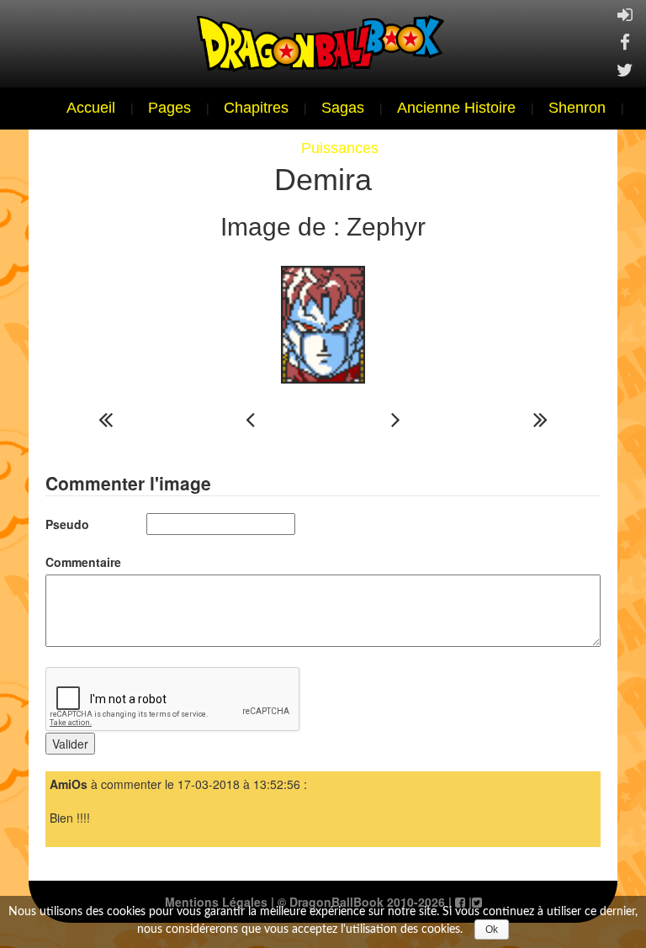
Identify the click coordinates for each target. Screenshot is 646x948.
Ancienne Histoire (456, 107)
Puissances (340, 148)
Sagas (342, 107)
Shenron (577, 107)
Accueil (90, 107)
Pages (169, 107)
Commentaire (83, 561)
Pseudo (67, 524)
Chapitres (256, 107)
